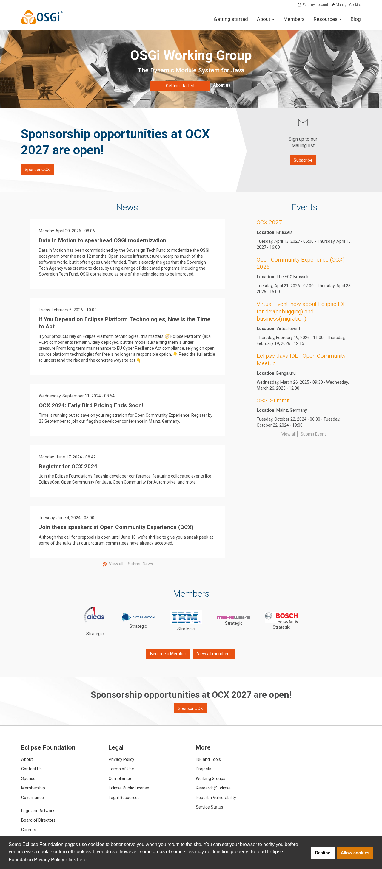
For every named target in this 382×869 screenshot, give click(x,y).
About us (221, 85)
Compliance (120, 778)
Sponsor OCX (37, 169)
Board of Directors (38, 820)
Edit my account (315, 5)
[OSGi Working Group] (45, 17)
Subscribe (303, 160)
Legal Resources (124, 797)
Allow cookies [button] (355, 852)
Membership (33, 788)
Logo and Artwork (38, 810)
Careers (28, 829)
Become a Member (168, 653)
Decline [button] (322, 852)
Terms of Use (121, 769)
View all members (214, 653)
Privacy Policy (121, 759)
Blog (356, 19)
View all (116, 564)
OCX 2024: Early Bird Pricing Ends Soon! (91, 405)
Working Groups (210, 778)
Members (294, 19)
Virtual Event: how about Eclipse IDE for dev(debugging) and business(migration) (301, 311)
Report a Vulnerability (216, 797)
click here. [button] (77, 859)
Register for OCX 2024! (69, 466)
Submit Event (313, 434)
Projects (203, 769)
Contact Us (31, 769)
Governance (32, 797)
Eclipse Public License (129, 788)
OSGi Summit (273, 400)
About (27, 759)
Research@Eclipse (213, 788)
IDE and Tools (208, 759)
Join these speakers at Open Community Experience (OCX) (116, 527)
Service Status (209, 807)
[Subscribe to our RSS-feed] (104, 564)
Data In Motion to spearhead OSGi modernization (102, 240)
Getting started (231, 19)
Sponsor (29, 778)
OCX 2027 (269, 222)
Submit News (140, 564)
